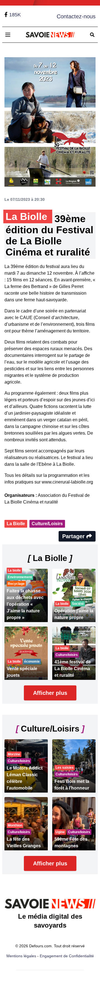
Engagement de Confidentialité (67, 956)
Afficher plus (50, 693)
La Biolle (16, 523)
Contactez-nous (76, 16)
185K (15, 14)
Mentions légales (21, 956)
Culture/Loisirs (47, 523)
